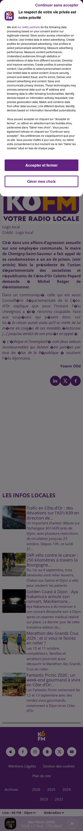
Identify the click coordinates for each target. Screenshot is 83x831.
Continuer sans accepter (56, 5)
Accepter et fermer (41, 165)
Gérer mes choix (41, 181)
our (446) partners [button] (28, 27)
